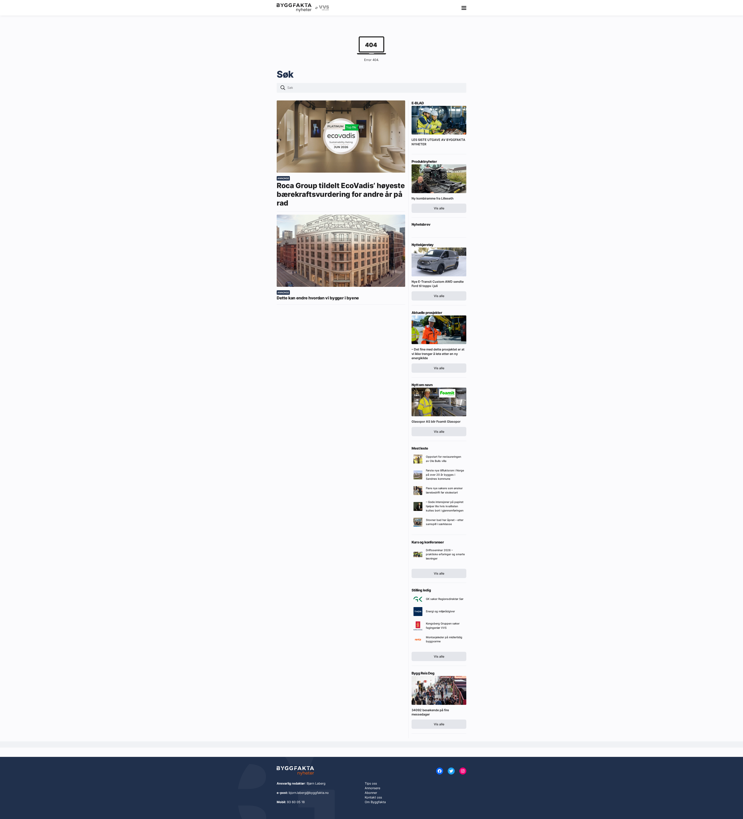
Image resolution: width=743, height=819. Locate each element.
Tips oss (371, 783)
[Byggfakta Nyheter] (294, 8)
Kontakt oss (373, 797)
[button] (283, 88)
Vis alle (439, 208)
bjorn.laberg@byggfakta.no (309, 793)
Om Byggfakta (375, 802)
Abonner (371, 793)
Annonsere (372, 788)
